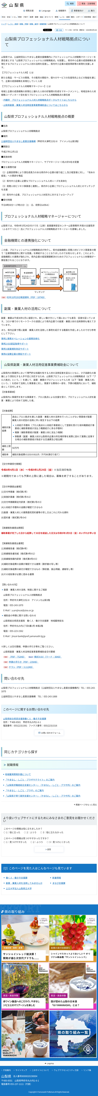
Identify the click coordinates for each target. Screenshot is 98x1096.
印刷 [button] (60, 30)
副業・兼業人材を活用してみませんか (24, 883)
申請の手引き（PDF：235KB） (24, 662)
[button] (87, 3)
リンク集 (87, 1070)
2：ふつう (31, 832)
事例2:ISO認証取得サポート (14, 343)
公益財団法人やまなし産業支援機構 (18, 141)
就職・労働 (24, 24)
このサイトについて (40, 1070)
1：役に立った (13, 832)
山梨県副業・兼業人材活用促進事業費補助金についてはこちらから (35, 105)
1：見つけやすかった (16, 842)
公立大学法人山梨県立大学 (19, 888)
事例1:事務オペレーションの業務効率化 (20, 338)
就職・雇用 (34, 24)
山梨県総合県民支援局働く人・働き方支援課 (24, 718)
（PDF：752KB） (17, 656)
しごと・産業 (13, 24)
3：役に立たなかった (53, 832)
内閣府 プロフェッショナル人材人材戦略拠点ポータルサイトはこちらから (39, 100)
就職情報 (43, 24)
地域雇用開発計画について (18, 774)
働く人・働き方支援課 (16, 877)
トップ (3, 24)
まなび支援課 (58, 883)
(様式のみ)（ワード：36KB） (48, 656)
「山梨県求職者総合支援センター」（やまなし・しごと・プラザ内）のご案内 (42, 785)
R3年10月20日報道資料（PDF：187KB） (26, 297)
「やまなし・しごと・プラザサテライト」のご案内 (29, 779)
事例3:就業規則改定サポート (15, 348)
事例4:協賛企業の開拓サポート (16, 354)
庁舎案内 (7, 1070)
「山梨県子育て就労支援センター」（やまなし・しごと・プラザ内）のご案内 (42, 795)
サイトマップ (21, 1070)
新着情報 (56, 877)
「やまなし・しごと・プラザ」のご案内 (24, 790)
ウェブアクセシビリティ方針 (66, 1070)
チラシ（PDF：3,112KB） (21, 667)
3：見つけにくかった (59, 842)
